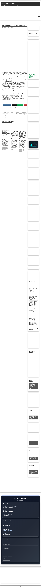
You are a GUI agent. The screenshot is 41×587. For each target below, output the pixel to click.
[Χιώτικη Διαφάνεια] (20, 14)
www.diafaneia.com (6, 534)
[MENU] (39, 16)
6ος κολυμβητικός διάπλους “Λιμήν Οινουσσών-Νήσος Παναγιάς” (32, 472)
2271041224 (5, 556)
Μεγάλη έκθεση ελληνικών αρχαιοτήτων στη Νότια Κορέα (32, 442)
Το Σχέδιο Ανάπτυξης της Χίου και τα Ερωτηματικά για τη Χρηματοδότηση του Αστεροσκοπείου (33, 303)
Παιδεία (20, 151)
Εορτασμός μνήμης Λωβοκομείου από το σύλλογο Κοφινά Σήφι (33, 323)
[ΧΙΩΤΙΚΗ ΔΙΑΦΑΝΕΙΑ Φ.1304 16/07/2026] (33, 57)
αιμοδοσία (13, 107)
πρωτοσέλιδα (31, 374)
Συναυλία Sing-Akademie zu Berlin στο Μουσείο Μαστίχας (32, 387)
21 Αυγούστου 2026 (6, 130)
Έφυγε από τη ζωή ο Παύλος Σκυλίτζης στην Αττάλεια (33, 457)
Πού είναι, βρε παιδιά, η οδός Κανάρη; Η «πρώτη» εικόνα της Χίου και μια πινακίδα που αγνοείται (33, 309)
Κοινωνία (4, 107)
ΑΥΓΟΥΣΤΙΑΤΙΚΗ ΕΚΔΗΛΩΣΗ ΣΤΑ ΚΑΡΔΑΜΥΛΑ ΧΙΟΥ (32, 319)
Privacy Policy (20, 586)
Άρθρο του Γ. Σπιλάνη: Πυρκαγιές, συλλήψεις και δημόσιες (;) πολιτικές (33, 417)
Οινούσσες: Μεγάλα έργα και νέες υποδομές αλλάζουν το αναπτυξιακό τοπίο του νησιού (33, 278)
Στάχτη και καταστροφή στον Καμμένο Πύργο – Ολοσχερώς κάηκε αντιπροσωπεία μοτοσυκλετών (33, 315)
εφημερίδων (35, 374)
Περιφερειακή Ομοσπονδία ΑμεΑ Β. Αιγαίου (13, 108)
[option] (33, 386)
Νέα (6, 107)
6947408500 (10, 556)
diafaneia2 (12, 27)
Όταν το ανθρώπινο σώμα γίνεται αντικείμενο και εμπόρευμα (33, 298)
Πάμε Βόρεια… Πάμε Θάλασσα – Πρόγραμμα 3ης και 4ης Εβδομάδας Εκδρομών (33, 328)
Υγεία (8, 107)
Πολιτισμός (4, 149)
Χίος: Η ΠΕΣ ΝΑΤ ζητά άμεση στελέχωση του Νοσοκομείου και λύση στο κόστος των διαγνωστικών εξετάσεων (33, 284)
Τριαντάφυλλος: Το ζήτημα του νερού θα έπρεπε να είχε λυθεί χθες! (21, 113)
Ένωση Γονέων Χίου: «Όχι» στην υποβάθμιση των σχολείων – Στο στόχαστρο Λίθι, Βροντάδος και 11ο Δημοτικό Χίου (33, 291)
